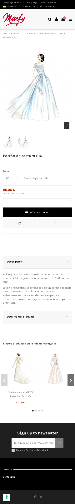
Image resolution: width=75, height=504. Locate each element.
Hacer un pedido (48, 2)
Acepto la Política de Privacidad (32, 450)
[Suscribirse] (59, 443)
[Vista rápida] (33, 368)
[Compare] (33, 361)
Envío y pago (31, 2)
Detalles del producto (20, 316)
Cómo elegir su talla (12, 2)
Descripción (14, 261)
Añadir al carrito (40, 212)
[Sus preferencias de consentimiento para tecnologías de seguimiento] (6, 497)
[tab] (37, 262)
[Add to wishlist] (20, 223)
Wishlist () (30, 6)
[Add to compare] (55, 223)
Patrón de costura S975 (20, 392)
